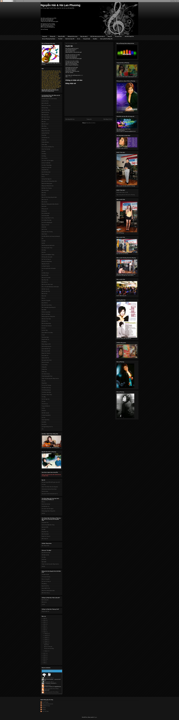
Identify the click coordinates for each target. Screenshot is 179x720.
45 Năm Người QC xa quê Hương (49, 98)
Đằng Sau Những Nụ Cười (47, 185)
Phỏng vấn (52, 36)
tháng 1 (46, 650)
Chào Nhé (44, 135)
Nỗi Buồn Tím (45, 321)
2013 (44, 660)
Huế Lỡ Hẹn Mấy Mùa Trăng (48, 524)
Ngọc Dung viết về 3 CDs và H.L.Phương (126, 194)
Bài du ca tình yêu (48, 646)
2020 (44, 628)
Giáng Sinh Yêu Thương (47, 231)
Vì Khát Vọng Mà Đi (46, 415)
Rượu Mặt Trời (45, 355)
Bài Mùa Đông (45, 107)
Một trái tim (44, 602)
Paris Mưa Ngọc (45, 337)
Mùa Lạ (43, 298)
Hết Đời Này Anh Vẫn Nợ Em (48, 245)
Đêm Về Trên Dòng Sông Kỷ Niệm (49, 197)
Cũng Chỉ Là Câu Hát (46, 167)
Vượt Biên (44, 422)
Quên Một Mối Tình (46, 348)
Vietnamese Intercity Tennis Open (49, 489)
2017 (44, 653)
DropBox (95, 38)
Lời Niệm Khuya (45, 272)
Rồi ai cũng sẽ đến (46, 350)
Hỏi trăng (44, 250)
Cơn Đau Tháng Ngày (46, 165)
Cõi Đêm (44, 151)
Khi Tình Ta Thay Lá (46, 259)
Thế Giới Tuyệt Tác (129, 36)
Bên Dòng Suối (45, 114)
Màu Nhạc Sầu (45, 279)
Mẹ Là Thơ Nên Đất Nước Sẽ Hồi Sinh (50, 286)
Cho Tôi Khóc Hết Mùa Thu (48, 146)
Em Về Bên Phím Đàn (46, 220)
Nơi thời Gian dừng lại (46, 325)
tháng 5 (46, 637)
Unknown (44, 707)
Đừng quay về (45, 208)
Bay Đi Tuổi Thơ (45, 112)
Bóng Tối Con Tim (46, 130)
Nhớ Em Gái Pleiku (46, 314)
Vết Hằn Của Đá (45, 412)
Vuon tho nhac (45, 491)
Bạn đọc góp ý (83, 36)
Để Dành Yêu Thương (47, 188)
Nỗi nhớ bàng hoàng (46, 323)
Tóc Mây (44, 396)
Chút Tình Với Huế (46, 149)
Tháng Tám (44, 369)
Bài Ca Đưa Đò (45, 103)
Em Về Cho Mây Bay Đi (47, 222)
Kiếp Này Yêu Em (46, 263)
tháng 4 (46, 639)
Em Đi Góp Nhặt (45, 215)
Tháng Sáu (44, 367)
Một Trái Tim (44, 293)
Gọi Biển (44, 240)
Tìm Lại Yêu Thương (46, 385)
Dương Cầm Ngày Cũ (46, 178)
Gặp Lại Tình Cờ (45, 224)
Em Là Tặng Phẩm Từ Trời (48, 217)
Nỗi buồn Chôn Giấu (46, 318)
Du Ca (78, 38)
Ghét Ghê (44, 227)
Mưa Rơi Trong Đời (46, 300)
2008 (44, 662)
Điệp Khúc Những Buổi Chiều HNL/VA (50, 204)
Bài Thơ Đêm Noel (46, 110)
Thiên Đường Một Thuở (47, 376)
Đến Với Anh (44, 201)
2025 (44, 618)
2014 (44, 659)
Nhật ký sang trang (46, 312)
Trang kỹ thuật (86, 38)
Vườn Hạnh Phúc (45, 419)
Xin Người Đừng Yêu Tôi (47, 426)
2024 (44, 620)
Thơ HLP (60, 38)
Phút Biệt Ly (44, 341)
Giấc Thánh (44, 234)
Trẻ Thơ (43, 401)
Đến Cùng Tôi (45, 199)
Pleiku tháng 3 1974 (46, 344)
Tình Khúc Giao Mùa (46, 392)
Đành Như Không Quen (47, 183)
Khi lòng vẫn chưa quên (47, 256)
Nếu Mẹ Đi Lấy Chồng (47, 305)
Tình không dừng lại (46, 389)
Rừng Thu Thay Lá (46, 353)
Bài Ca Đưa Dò (45, 599)
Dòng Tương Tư (45, 174)
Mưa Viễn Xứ (45, 302)
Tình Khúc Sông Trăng (47, 394)
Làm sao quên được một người (49, 268)
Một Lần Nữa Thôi (46, 291)
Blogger (95, 717)
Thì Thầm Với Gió (46, 373)
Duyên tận (46, 644)
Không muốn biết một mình (47, 703)
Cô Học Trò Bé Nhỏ (46, 162)
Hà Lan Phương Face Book (48, 38)
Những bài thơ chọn (72, 36)
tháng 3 (46, 641)
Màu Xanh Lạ (45, 282)
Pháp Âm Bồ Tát (45, 339)
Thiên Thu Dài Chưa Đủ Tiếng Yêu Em (50, 378)
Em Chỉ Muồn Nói (46, 213)
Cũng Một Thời (45, 169)
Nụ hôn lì (44, 328)
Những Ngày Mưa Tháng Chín (48, 510)
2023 (44, 622)
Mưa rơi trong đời (46, 579)
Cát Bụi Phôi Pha (45, 133)
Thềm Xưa (44, 371)
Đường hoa (44, 211)
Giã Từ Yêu (44, 229)
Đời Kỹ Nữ (44, 206)
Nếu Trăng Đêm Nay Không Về (48, 307)
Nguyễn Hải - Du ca (46, 705)
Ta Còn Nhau (45, 364)
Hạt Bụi (43, 243)
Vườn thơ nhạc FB (69, 38)
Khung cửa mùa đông (49, 648)
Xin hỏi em (44, 424)
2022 (44, 624)
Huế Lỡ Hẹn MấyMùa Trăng (48, 254)
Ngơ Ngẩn (44, 309)
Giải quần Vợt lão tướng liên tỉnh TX (50, 493)
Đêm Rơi (44, 194)
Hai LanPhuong (45, 702)
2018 (44, 631)
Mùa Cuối (44, 295)
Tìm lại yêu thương (46, 576)
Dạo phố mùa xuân (46, 552)
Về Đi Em (44, 410)
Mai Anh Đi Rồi (45, 275)
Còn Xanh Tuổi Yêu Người (47, 160)
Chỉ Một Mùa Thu (45, 137)
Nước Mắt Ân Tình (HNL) (47, 332)
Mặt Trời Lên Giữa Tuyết (47, 284)
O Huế (43, 334)
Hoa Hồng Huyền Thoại (47, 247)
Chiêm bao (44, 139)
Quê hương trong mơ (46, 346)
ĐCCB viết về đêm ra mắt (122, 192)
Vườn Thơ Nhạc (45, 711)
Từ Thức (44, 484)
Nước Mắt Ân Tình (46, 588)
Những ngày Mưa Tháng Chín (48, 316)
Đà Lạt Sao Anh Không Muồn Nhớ (49, 181)
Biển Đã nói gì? (45, 123)
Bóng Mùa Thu (45, 128)
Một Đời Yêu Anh (45, 289)
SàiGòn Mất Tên (45, 357)
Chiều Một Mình (45, 142)
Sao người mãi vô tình (47, 360)
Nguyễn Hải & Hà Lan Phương (60, 5)
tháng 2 (46, 643)
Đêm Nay (44, 192)
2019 (44, 629)
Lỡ (42, 270)
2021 (44, 626)
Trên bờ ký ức (45, 403)
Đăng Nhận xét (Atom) (90, 122)
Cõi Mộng (44, 153)
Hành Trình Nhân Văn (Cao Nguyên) (50, 486)
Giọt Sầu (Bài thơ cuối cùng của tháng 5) (51, 236)
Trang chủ (44, 36)
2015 (44, 657)
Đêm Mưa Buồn (45, 190)
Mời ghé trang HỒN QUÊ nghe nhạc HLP (51, 482)
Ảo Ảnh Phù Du (45, 100)
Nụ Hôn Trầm (45, 330)
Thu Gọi (43, 380)
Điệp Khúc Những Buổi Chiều (48, 590)
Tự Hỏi (43, 408)
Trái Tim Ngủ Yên (45, 399)
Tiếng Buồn (44, 383)
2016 (44, 655)
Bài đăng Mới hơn (70, 119)
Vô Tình (43, 417)
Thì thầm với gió (45, 574)
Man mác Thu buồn (46, 277)
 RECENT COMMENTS (47, 671)
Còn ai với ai (44, 158)
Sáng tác (110, 36)
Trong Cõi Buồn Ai (46, 406)
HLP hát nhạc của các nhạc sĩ (97, 36)
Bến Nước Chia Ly (46, 117)
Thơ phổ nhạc (118, 36)
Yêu (42, 428)
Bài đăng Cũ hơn (108, 119)
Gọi (42, 238)
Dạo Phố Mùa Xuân (46, 172)
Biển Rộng (44, 126)
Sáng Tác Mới (61, 36)
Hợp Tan (44, 252)
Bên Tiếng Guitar (45, 119)
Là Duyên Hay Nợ (46, 266)
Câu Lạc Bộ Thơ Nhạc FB (106, 38)
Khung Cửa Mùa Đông (47, 261)
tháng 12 (46, 633)
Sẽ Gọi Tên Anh (45, 362)
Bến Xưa (44, 121)
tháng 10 (46, 635)
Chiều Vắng (44, 144)
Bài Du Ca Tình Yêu (46, 105)
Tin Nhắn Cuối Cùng (46, 387)
